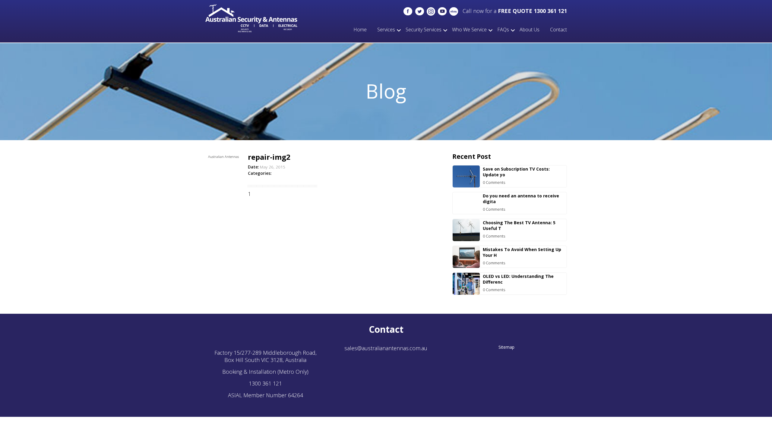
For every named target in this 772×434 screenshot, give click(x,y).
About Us (529, 30)
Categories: (259, 173)
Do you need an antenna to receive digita (521, 198)
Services (386, 30)
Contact (558, 30)
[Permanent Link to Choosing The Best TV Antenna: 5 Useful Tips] (466, 239)
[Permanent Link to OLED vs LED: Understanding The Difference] (466, 292)
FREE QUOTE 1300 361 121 (532, 10)
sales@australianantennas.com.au (385, 348)
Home (360, 30)
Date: (253, 167)
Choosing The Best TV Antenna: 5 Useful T (519, 225)
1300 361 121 (265, 383)
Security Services (423, 30)
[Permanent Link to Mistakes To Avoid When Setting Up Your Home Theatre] (466, 265)
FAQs (503, 30)
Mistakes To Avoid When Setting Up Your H (522, 252)
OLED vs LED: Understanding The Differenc (518, 279)
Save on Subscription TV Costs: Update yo (516, 172)
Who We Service (469, 30)
